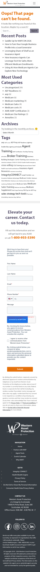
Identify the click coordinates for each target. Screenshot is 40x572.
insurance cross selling (16, 171)
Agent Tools (20, 453)
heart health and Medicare (12, 168)
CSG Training (17, 165)
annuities (4, 156)
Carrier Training (20, 160)
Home (20, 446)
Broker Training (17, 156)
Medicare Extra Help (24, 181)
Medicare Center (25, 178)
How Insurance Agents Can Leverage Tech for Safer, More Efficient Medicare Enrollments (19, 60)
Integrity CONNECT (20, 471)
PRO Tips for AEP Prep (29, 190)
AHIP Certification (18, 152)
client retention (30, 160)
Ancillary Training (28, 152)
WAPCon (18, 197)
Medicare (9, 97)
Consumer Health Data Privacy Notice (20, 488)
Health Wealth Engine (20, 475)
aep (6, 94)
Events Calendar (20, 456)
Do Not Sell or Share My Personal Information (20, 485)
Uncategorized (12, 87)
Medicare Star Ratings (15, 114)
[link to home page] (14, 3)
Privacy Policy (20, 478)
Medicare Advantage (13, 178)
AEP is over (7, 142)
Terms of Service (20, 481)
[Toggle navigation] (34, 3)
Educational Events (27, 165)
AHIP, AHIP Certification (16, 110)
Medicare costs (12, 107)
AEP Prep (14, 142)
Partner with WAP (20, 450)
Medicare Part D (11, 184)
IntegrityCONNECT (11, 174)
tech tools (21, 193)
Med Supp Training (17, 190)
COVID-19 (14, 162)
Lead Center (26, 175)
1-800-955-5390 (23, 237)
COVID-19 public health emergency (27, 162)
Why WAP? (20, 460)
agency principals (15, 147)
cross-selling (7, 165)
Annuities (9, 117)
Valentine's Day (12, 197)
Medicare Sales (12, 104)
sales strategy (8, 193)
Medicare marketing (14, 100)
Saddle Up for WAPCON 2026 (18, 40)
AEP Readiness (11, 90)
